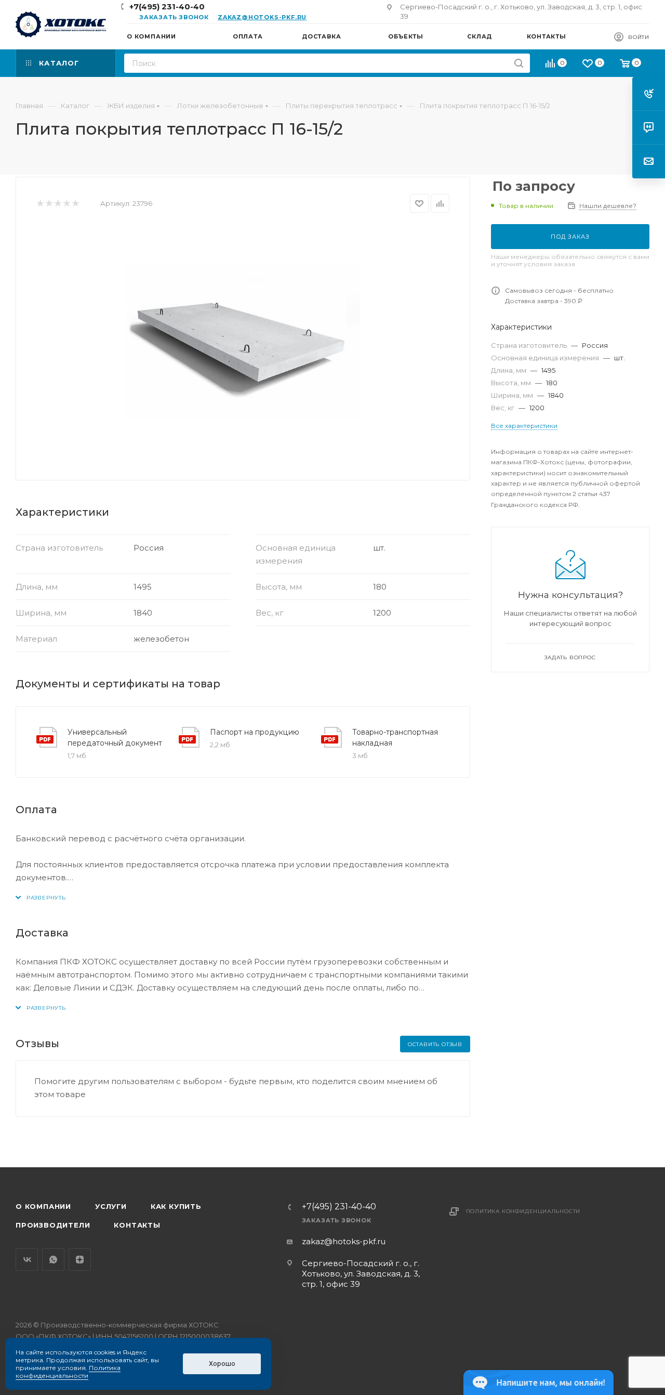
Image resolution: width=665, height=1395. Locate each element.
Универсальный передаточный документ (115, 737)
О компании (43, 1206)
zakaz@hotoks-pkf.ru (262, 17)
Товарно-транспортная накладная (395, 737)
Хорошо (222, 1363)
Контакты (137, 1225)
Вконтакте (27, 1259)
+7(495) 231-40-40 (167, 6)
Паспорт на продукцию (254, 732)
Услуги (111, 1206)
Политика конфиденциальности (523, 1211)
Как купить (176, 1206)
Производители (53, 1225)
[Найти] (519, 63)
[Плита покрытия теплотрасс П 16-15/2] (243, 343)
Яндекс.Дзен (80, 1259)
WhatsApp (53, 1259)
